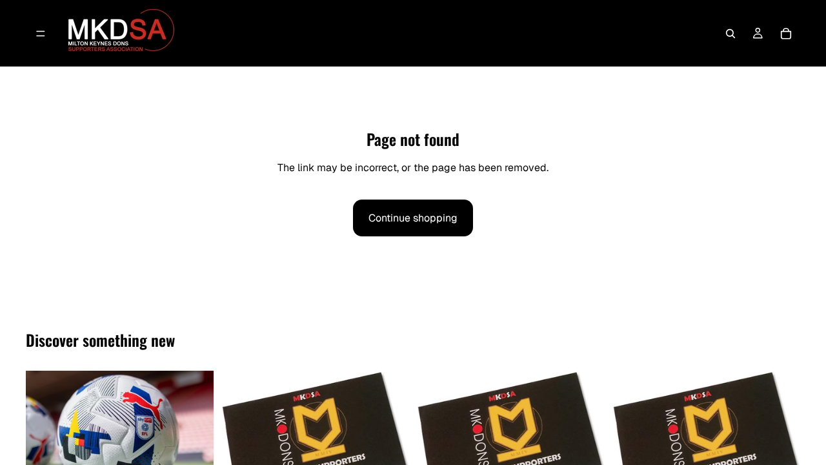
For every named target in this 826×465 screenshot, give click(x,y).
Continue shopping (413, 218)
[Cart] (786, 33)
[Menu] (40, 33)
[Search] (730, 33)
